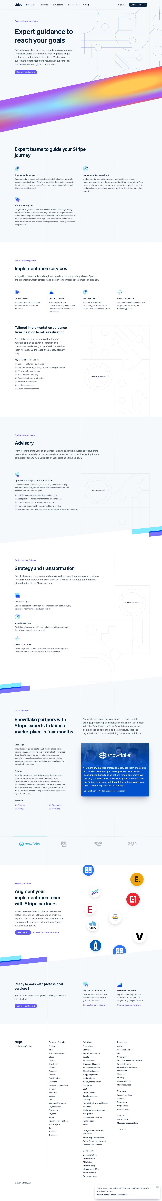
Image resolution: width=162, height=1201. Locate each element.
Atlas (51, 1049)
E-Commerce (89, 1060)
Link (50, 1099)
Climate (52, 1067)
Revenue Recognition (58, 1121)
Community (122, 1057)
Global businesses (91, 1071)
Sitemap (121, 1077)
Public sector (89, 1121)
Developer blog (90, 1176)
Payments (57, 805)
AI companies (89, 1092)
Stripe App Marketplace (93, 1137)
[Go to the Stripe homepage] (18, 1042)
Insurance (87, 1106)
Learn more (22, 932)
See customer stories (93, 1005)
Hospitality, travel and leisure (95, 1103)
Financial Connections (58, 1085)
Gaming (86, 1099)
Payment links (55, 1106)
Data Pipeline (54, 1078)
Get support (122, 1119)
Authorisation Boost (57, 1053)
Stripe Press (122, 1105)
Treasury (53, 1135)
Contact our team (25, 72)
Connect (22, 805)
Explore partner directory (45, 932)
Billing (21, 808)
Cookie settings (124, 1081)
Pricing (86, 4)
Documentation (90, 1155)
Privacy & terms (124, 1064)
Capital (52, 1060)
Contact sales (137, 4)
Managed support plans (127, 1123)
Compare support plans (128, 1005)
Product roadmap (125, 1095)
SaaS (85, 1089)
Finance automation (91, 1067)
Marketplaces (89, 1078)
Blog (119, 1053)
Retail (85, 1124)
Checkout (53, 1064)
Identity (52, 1089)
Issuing (52, 1096)
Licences (121, 1074)
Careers (120, 1098)
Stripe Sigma (54, 1124)
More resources (124, 1084)
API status (87, 1162)
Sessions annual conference (129, 1060)
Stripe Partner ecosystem (94, 1141)
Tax (50, 1128)
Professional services (92, 1117)
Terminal (52, 1131)
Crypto (52, 1074)
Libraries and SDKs (91, 1169)
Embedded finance (91, 1064)
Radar (51, 1117)
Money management (92, 1081)
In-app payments (90, 1074)
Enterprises (88, 1046)
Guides (120, 1046)
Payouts (52, 1113)
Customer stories (125, 1049)
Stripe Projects (89, 1172)
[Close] (157, 1188)
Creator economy (90, 1096)
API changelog (89, 1165)
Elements (53, 1081)
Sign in (121, 4)
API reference (89, 1158)
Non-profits (88, 1113)
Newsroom (122, 1102)
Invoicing (56, 808)
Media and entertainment (94, 1110)
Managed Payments (57, 1103)
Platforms (87, 1085)
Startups (87, 1049)
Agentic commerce (91, 1053)
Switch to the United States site (112, 1194)
